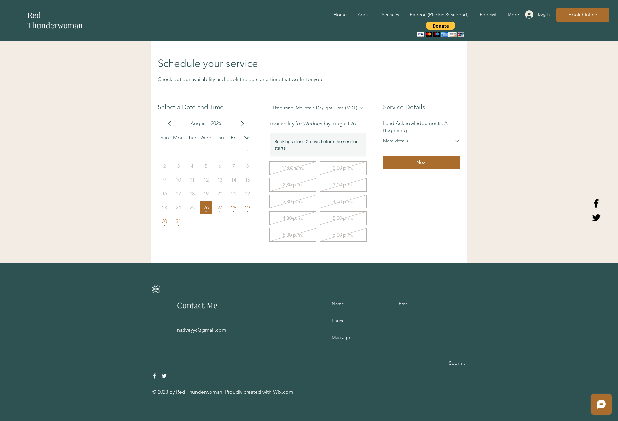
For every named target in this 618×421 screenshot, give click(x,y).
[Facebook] (154, 376)
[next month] (242, 124)
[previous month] (169, 124)
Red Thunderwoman (55, 20)
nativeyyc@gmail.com (201, 330)
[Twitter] (164, 376)
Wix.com (283, 392)
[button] (440, 29)
